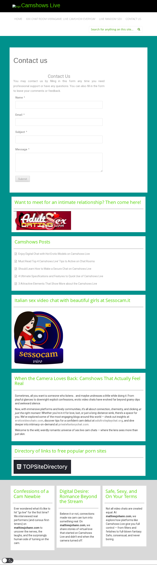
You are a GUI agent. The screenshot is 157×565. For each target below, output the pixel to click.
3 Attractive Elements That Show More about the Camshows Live (57, 283)
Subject (20, 132)
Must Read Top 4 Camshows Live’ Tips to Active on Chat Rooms (56, 261)
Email (18, 114)
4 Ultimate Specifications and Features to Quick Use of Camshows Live (60, 276)
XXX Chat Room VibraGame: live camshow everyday (60, 19)
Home (18, 19)
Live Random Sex (110, 19)
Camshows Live (40, 5)
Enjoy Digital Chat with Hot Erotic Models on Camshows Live (54, 253)
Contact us (133, 19)
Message (21, 149)
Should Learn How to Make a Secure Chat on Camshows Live (54, 268)
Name (19, 97)
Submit (22, 179)
